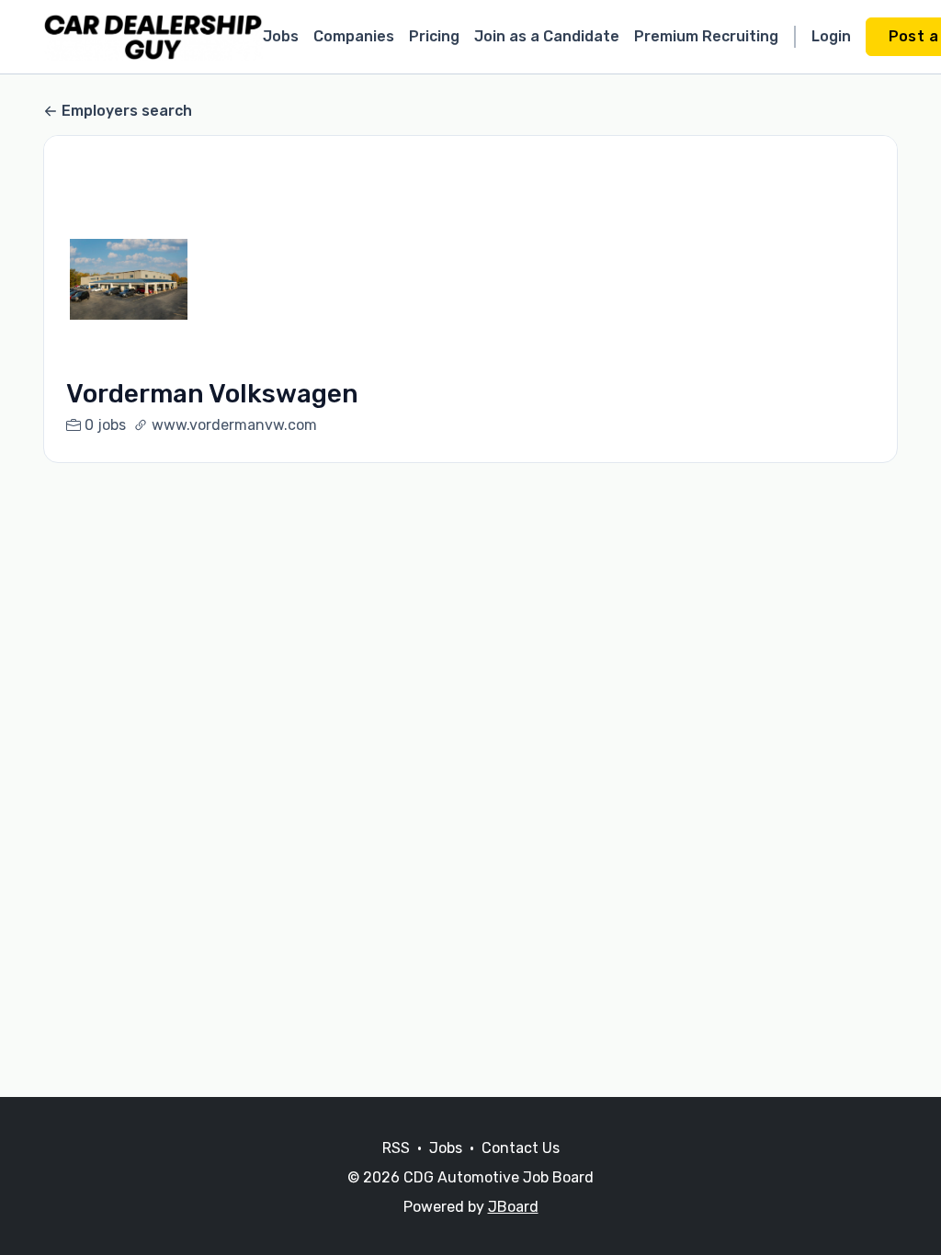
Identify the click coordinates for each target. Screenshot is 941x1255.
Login (831, 36)
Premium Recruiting (706, 36)
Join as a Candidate (546, 36)
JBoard (513, 1206)
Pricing (434, 36)
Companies (353, 36)
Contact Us (521, 1148)
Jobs (281, 36)
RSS (396, 1148)
